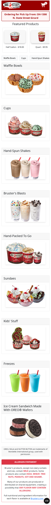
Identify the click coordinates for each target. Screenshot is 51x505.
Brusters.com (37, 498)
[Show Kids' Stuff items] (25, 339)
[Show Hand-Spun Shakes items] (25, 169)
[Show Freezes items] (25, 381)
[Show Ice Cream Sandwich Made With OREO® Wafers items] (25, 428)
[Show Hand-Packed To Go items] (25, 254)
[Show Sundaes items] (25, 296)
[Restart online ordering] (12, 5)
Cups (23, 58)
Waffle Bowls (10, 58)
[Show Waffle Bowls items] (25, 83)
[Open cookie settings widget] (47, 501)
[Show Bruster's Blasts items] (25, 211)
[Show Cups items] (25, 126)
